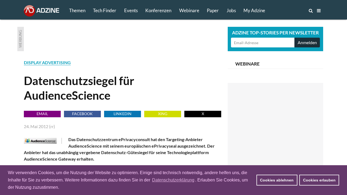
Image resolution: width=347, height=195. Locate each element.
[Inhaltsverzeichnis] (319, 10)
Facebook (82, 113)
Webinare (189, 10)
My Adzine (254, 10)
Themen (77, 10)
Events (131, 10)
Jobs (231, 10)
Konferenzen (158, 10)
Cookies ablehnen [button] (277, 180)
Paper (213, 10)
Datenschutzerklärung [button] (173, 180)
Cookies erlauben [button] (319, 180)
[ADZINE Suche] (292, 10)
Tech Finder (104, 10)
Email (42, 113)
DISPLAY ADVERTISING (47, 62)
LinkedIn (122, 113)
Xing (162, 113)
